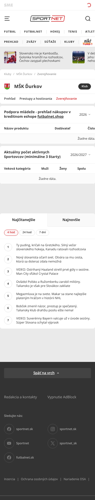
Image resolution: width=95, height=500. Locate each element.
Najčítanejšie (23, 219)
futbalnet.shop (50, 116)
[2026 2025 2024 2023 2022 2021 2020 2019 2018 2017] (85, 114)
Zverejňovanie (66, 98)
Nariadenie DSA (75, 479)
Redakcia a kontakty (20, 396)
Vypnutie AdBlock (62, 396)
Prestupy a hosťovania (36, 98)
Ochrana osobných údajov (39, 479)
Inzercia (9, 479)
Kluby (7, 74)
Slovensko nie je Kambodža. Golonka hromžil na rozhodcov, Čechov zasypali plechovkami (41, 57)
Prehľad (9, 98)
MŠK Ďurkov (24, 74)
